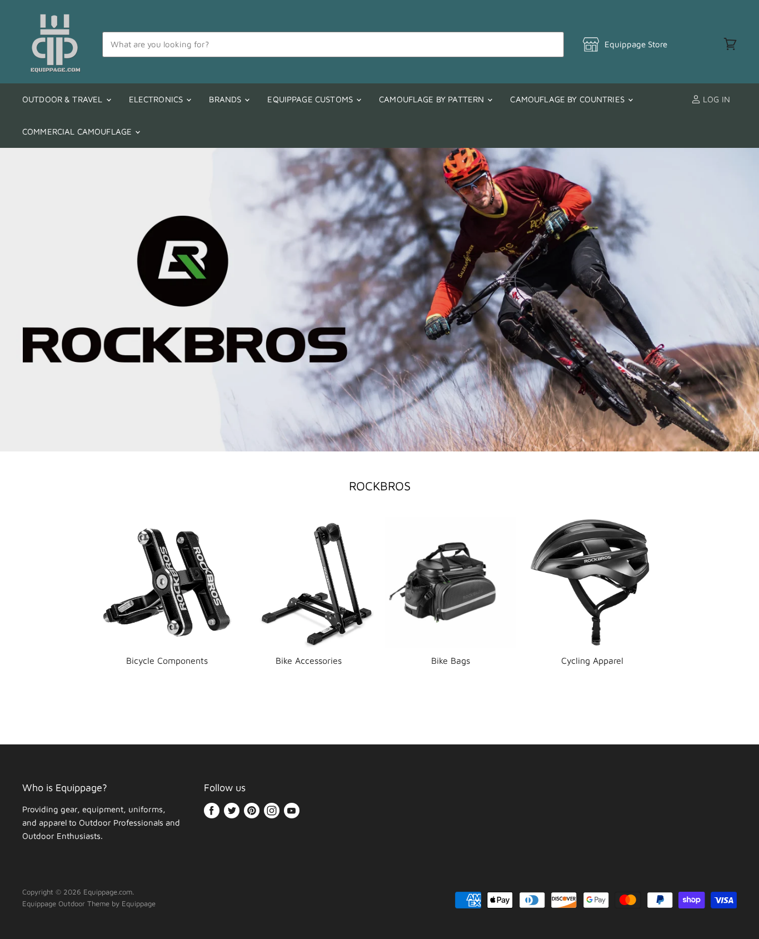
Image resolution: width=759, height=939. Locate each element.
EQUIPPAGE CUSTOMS (311, 99)
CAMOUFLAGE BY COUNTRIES (568, 99)
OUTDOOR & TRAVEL (63, 99)
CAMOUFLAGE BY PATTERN (432, 99)
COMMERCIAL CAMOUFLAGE (78, 131)
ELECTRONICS (157, 99)
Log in (715, 99)
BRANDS (226, 99)
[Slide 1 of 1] (379, 299)
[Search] (549, 44)
